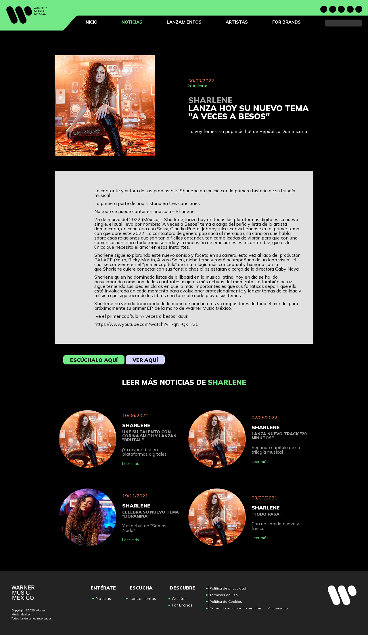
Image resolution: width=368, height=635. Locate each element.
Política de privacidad (228, 588)
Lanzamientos (184, 22)
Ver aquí (145, 360)
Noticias (132, 22)
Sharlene (197, 85)
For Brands (286, 22)
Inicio (91, 22)
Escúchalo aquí (94, 360)
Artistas (237, 22)
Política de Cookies (226, 601)
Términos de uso (224, 595)
